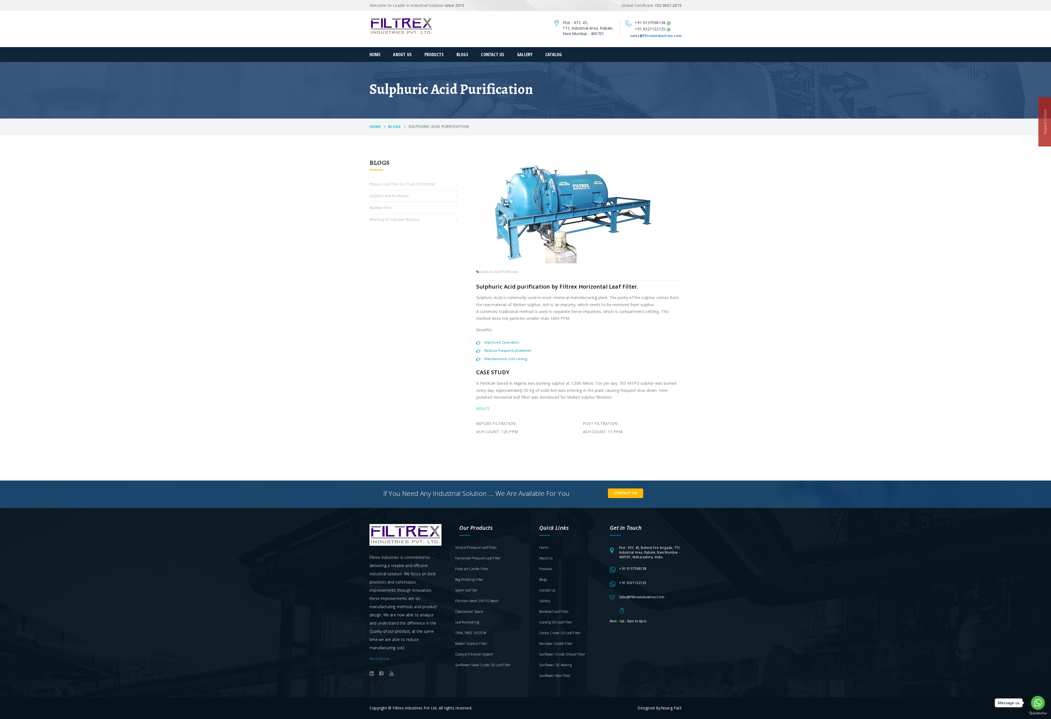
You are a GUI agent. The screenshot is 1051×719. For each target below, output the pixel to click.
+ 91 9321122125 (632, 582)
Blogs (462, 54)
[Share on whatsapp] (668, 22)
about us (402, 54)
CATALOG (553, 54)
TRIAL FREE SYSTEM (470, 633)
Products (434, 54)
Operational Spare (469, 611)
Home (374, 54)
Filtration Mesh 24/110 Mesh (476, 601)
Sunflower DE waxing (555, 665)
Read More (378, 658)
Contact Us (625, 493)
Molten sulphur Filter (471, 643)
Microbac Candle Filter (556, 643)
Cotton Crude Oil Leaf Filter (560, 633)
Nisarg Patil (671, 708)
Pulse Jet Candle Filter (472, 568)
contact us (492, 54)
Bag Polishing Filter (469, 579)
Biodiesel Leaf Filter (554, 611)
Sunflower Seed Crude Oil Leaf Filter (483, 665)
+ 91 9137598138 (632, 568)
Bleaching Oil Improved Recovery (394, 219)
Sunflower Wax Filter (555, 675)
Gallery (524, 54)
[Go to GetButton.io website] (1038, 713)
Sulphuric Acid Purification (389, 196)
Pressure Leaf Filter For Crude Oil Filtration (402, 184)
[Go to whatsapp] (1038, 703)
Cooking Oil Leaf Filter (556, 622)
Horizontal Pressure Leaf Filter (478, 558)
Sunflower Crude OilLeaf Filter (562, 654)
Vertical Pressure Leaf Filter (476, 547)
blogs (394, 126)
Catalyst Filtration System (474, 654)
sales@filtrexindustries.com (641, 597)
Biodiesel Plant (380, 207)
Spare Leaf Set (466, 590)
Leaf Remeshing (467, 622)
